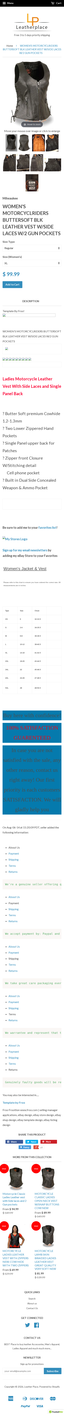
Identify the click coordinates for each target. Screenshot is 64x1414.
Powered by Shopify (49, 1386)
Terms (12, 865)
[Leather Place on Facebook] (36, 1326)
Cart (58, 3)
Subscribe (53, 1371)
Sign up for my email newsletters (25, 550)
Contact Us (32, 1308)
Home (9, 45)
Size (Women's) (12, 256)
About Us (14, 896)
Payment (14, 853)
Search (32, 1298)
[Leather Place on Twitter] (27, 1326)
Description (30, 301)
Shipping (14, 859)
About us (32, 1303)
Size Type (9, 241)
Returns (13, 871)
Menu (10, 3)
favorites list (47, 527)
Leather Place (31, 1386)
